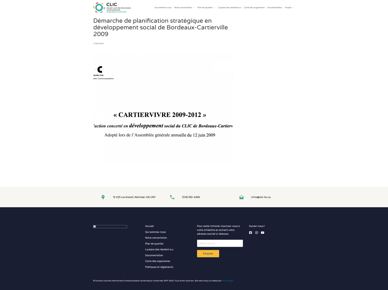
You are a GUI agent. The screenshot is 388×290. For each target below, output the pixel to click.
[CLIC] (112, 7)
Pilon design (227, 281)
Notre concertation (183, 7)
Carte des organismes (254, 7)
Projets (288, 7)
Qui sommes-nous (163, 7)
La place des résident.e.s (229, 7)
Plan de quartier (205, 7)
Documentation (275, 7)
